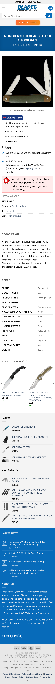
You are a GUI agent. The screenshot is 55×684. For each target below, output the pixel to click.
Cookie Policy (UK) (38, 657)
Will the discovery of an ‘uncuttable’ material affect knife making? (27, 571)
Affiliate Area (32, 677)
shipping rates (31, 168)
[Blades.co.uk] (27, 8)
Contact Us (21, 657)
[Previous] (2, 389)
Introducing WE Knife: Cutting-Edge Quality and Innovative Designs (27, 543)
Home (16, 45)
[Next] (52, 389)
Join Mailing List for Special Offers (22, 655)
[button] (3, 8)
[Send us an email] (19, 636)
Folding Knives (32, 45)
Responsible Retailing (27, 653)
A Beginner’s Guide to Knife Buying (26, 561)
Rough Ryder (15, 216)
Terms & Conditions (11, 674)
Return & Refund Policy (32, 674)
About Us (46, 655)
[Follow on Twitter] (14, 636)
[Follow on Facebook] (4, 636)
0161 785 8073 (34, 2)
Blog (11, 657)
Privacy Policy (18, 677)
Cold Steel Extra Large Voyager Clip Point (14, 394)
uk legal (10, 211)
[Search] (49, 15)
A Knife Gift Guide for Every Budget (27, 553)
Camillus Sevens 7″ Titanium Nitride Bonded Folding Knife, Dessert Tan (40, 396)
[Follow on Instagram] (9, 636)
